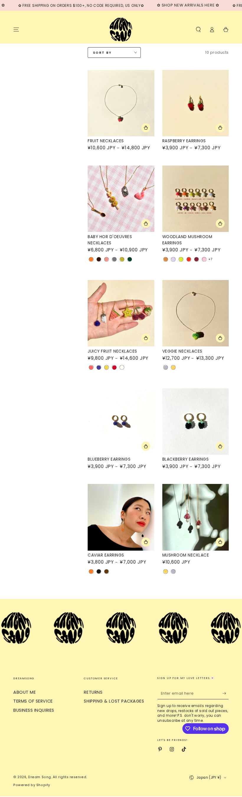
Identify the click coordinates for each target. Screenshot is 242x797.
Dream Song (39, 777)
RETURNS (93, 692)
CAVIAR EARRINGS (106, 555)
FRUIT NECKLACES (106, 141)
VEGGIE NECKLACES (182, 351)
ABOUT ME (24, 692)
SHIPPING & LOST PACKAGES (114, 701)
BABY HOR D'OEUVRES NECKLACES (110, 240)
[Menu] (16, 29)
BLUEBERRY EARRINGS (109, 459)
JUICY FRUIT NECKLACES (112, 351)
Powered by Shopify (31, 785)
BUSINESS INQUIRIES (33, 710)
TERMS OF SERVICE (33, 701)
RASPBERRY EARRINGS (184, 141)
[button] (198, 29)
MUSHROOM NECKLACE (185, 555)
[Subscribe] (226, 693)
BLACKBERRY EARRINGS (185, 459)
